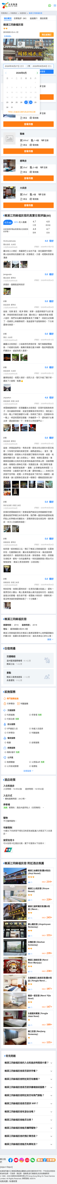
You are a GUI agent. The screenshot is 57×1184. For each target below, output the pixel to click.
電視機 (35, 117)
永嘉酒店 (23, 13)
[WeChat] (32, 1160)
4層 (34, 194)
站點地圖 (4, 1181)
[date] (15, 66)
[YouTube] (16, 1160)
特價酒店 (4, 13)
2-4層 (35, 167)
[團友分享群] (46, 1160)
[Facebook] (10, 1160)
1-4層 (36, 140)
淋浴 (25, 117)
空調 (44, 86)
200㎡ (25, 140)
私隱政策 (13, 1181)
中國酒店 (13, 13)
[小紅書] (27, 1160)
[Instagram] (21, 1160)
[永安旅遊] (9, 5)
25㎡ (25, 167)
